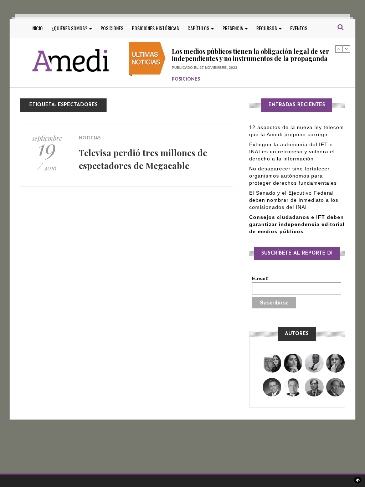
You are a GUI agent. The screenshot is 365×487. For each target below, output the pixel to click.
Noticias (90, 138)
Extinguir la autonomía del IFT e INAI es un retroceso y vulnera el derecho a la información (292, 152)
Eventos (298, 28)
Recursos (267, 28)
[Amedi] (71, 60)
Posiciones (112, 28)
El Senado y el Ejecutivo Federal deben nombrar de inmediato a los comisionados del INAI (293, 200)
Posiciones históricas (155, 28)
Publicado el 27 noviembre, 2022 (204, 61)
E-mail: (260, 278)
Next (346, 48)
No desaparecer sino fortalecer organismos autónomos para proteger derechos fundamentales (293, 176)
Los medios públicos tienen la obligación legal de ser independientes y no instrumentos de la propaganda (250, 48)
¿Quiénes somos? (69, 28)
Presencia (233, 28)
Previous (339, 48)
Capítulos (198, 28)
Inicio (37, 28)
